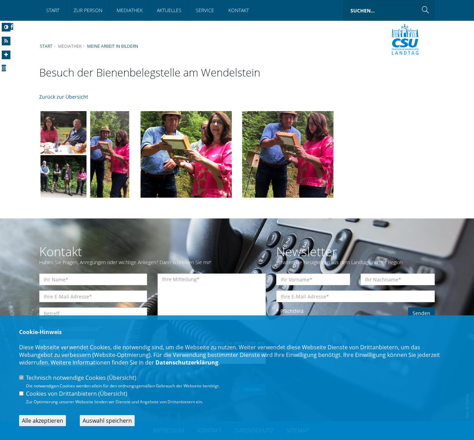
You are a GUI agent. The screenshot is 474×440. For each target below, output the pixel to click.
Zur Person (88, 10)
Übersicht (122, 377)
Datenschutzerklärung (186, 362)
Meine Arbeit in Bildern (112, 46)
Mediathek (130, 10)
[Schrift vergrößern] (6, 55)
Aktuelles (169, 10)
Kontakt (238, 10)
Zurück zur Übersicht (63, 96)
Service (205, 10)
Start (52, 10)
